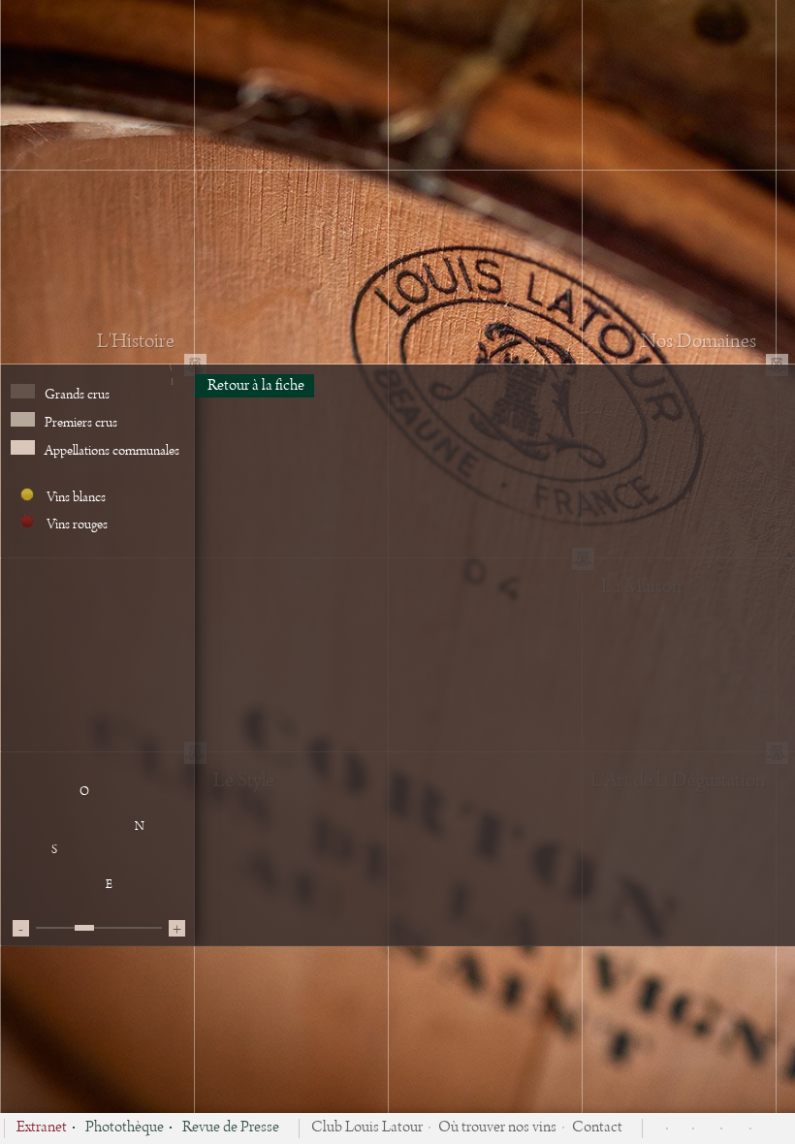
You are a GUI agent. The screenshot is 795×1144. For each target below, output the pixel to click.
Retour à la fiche (254, 386)
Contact (597, 1128)
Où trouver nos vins (497, 1128)
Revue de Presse (230, 1128)
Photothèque (124, 1128)
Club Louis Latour (367, 1128)
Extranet (41, 1128)
